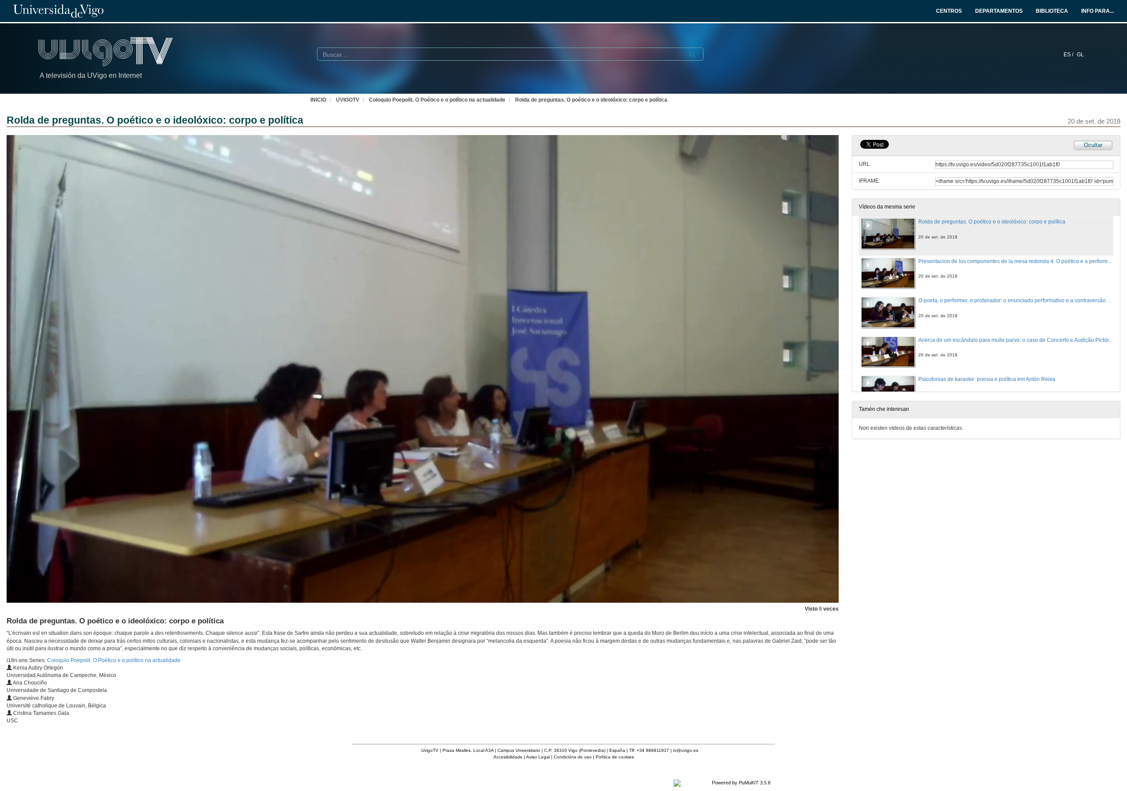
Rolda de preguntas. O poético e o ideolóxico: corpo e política (591, 100)
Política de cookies (615, 756)
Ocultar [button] (1093, 145)
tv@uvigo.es (685, 750)
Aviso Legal (538, 756)
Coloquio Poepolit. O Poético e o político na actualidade (437, 100)
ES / (1069, 54)
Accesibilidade (508, 756)
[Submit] (692, 55)
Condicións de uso (573, 756)
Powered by (741, 782)
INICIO (318, 100)
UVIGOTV (347, 100)
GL (1080, 54)
